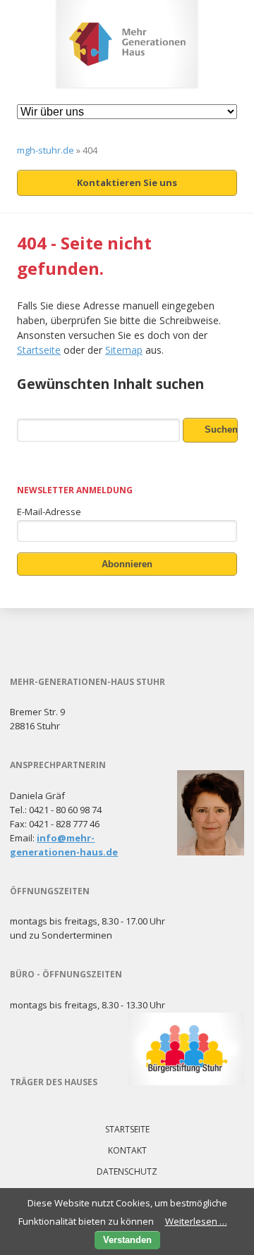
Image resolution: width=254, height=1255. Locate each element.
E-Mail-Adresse (49, 511)
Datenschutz (127, 1171)
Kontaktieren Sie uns (127, 182)
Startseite (39, 350)
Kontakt (127, 1150)
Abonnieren (127, 564)
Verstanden (127, 1240)
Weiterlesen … (196, 1221)
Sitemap (124, 350)
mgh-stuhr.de (45, 150)
